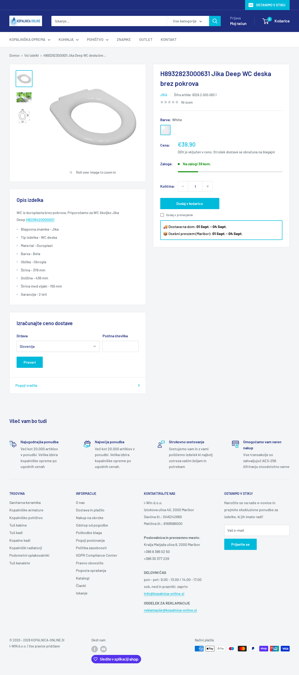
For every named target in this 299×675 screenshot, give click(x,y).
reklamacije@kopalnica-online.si (170, 610)
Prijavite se (240, 544)
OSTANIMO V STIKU (270, 5)
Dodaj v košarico (189, 203)
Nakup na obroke (89, 517)
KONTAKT (169, 39)
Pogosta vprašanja (91, 570)
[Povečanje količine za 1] (208, 186)
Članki (81, 585)
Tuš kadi (16, 532)
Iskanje (82, 593)
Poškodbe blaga (89, 532)
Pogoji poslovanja (90, 540)
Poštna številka (115, 336)
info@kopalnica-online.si (164, 593)
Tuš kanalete (19, 563)
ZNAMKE (124, 39)
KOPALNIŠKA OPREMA (27, 39)
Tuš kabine (18, 525)
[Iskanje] (215, 21)
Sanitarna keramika (25, 502)
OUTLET (146, 39)
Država (22, 336)
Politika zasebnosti (91, 547)
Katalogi (82, 578)
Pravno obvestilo (89, 563)
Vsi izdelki (31, 55)
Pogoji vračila (26, 385)
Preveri (30, 362)
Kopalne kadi (19, 540)
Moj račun (238, 23)
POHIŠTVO (95, 39)
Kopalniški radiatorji (25, 547)
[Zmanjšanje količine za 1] (183, 186)
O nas (80, 502)
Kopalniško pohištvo (26, 517)
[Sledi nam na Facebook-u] (94, 649)
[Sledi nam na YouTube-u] (103, 649)
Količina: (167, 186)
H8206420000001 (40, 219)
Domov (14, 55)
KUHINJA (66, 39)
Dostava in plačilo (90, 510)
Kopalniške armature (26, 510)
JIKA (163, 95)
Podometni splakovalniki (29, 555)
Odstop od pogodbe (92, 525)
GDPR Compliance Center (96, 555)
